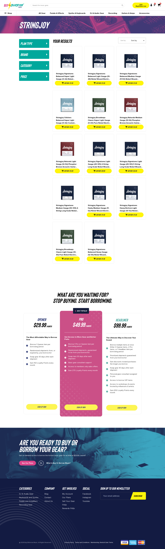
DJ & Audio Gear (97, 13)
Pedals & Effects (57, 13)
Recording (112, 13)
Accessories (144, 13)
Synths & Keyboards (77, 13)
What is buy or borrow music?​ (58, 463)
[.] (41, 463)
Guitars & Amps (128, 13)
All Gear (42, 13)
